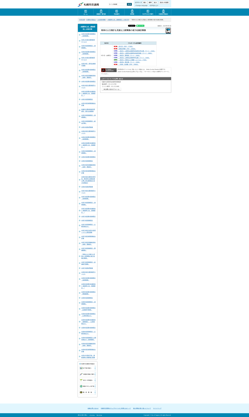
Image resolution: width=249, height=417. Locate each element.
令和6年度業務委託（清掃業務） (88, 152)
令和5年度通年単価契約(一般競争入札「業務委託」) (88, 93)
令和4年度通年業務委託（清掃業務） (88, 52)
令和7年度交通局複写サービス (88, 191)
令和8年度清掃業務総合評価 (88, 350)
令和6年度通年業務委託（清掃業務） (88, 138)
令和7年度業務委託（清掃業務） (88, 203)
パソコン (92, 415)
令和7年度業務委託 (87, 220)
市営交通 (82, 19)
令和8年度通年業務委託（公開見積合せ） (88, 314)
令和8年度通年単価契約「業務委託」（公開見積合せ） (88, 321)
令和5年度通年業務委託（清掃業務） (88, 70)
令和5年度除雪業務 (87, 127)
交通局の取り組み (163, 12)
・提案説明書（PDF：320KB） (126, 49)
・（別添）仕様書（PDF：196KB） (128, 64)
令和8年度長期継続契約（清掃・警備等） (88, 344)
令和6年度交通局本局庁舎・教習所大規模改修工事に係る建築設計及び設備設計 (88, 179)
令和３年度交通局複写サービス (88, 41)
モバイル (99, 415)
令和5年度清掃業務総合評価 (88, 104)
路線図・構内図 (101, 12)
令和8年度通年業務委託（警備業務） (88, 293)
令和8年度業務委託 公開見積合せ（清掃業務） (88, 338)
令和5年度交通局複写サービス (88, 86)
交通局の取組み (91, 19)
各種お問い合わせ (93, 408)
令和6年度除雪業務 (87, 187)
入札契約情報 (101, 19)
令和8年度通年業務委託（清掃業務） (88, 279)
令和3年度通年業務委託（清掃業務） (88, 35)
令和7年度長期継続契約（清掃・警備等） (88, 243)
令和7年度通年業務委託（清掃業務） (88, 197)
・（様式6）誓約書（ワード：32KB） (128, 62)
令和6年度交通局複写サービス (88, 132)
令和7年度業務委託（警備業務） (88, 249)
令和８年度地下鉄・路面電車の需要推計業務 (88, 356)
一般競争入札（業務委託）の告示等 (118, 19)
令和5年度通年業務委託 (88, 81)
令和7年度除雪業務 (87, 268)
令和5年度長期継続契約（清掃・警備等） (88, 76)
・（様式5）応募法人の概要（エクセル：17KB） (132, 60)
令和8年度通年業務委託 (88, 327)
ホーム (85, 12)
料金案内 (116, 12)
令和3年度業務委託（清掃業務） (88, 46)
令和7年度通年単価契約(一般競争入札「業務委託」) (88, 210)
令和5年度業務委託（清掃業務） (88, 116)
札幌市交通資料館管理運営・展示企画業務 (88, 110)
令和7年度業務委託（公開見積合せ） (88, 225)
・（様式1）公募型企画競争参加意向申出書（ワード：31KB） (136, 51)
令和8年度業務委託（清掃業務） (88, 303)
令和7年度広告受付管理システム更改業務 (88, 231)
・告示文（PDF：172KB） (125, 46)
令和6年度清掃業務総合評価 (88, 172)
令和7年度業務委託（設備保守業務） (88, 263)
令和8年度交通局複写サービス (88, 273)
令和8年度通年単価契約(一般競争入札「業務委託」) (88, 286)
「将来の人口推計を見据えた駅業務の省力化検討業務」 (88, 256)
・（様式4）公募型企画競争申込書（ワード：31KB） (133, 57)
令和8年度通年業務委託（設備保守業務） (88, 309)
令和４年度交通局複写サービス (88, 58)
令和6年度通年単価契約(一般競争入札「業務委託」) (88, 145)
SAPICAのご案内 (148, 12)
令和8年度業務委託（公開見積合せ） (88, 332)
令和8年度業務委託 (87, 298)
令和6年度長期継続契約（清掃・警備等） (88, 166)
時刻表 (132, 12)
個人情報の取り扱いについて (142, 408)
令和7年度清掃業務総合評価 (88, 237)
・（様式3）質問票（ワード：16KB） (128, 55)
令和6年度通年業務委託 (88, 157)
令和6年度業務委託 (87, 161)
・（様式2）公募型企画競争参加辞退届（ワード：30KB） (135, 53)
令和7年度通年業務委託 (88, 216)
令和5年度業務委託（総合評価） (88, 122)
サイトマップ (157, 408)
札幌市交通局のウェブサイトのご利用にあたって (116, 408)
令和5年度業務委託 (87, 99)
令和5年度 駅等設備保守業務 (88, 64)
